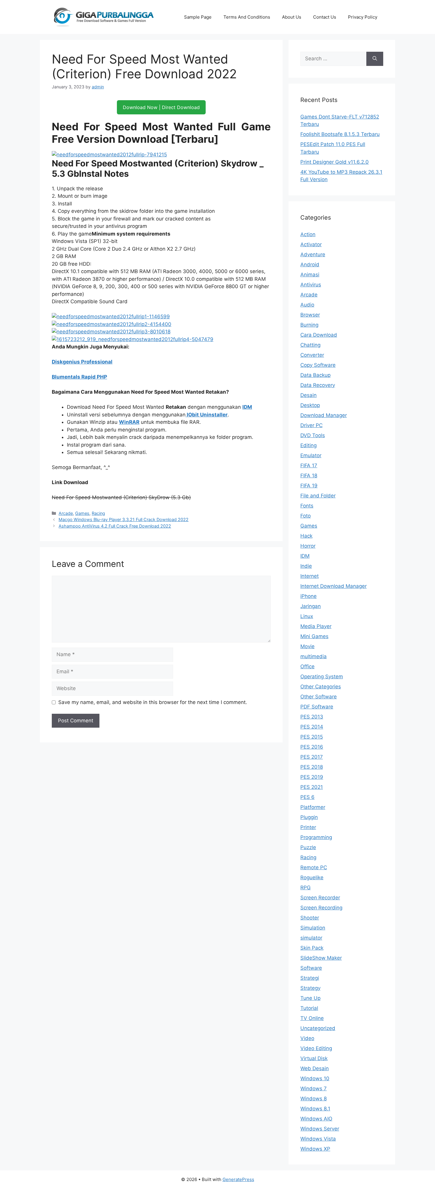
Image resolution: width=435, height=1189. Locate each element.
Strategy (310, 988)
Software (311, 968)
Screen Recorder (320, 898)
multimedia (313, 656)
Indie (306, 566)
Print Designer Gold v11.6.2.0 (334, 162)
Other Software (318, 697)
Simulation (312, 928)
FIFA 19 (309, 486)
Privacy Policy (362, 17)
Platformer (312, 807)
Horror (307, 546)
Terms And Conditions (246, 17)
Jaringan (310, 606)
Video (307, 1038)
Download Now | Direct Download (161, 107)
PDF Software (316, 707)
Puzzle (308, 847)
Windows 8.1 (315, 1109)
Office (307, 666)
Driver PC (311, 425)
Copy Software (318, 365)
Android (309, 264)
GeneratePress (238, 1179)
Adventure (312, 254)
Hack (306, 536)
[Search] (374, 59)
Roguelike (311, 877)
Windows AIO (316, 1119)
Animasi (309, 275)
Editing (308, 445)
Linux (306, 616)
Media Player (315, 626)
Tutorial (309, 1008)
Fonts (306, 506)
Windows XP (315, 1149)
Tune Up (310, 998)
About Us (291, 17)
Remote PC (313, 867)
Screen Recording (321, 908)
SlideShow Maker (321, 958)
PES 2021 (311, 787)
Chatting (310, 345)
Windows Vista (318, 1139)
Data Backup (315, 375)
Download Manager (323, 415)
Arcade (66, 513)
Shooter (309, 918)
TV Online (312, 1018)
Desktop (310, 405)
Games (82, 513)
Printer (308, 827)
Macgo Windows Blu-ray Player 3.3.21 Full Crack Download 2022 (123, 519)
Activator (311, 244)
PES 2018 (311, 767)
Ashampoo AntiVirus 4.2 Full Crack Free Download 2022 (115, 525)
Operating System (321, 676)
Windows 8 (313, 1099)
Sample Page (198, 17)
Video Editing (316, 1048)
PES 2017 (311, 757)
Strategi (309, 978)
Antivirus (310, 285)
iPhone (308, 596)
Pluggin (309, 817)
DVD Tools (312, 435)
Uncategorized (317, 1028)
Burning (309, 325)
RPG (305, 887)
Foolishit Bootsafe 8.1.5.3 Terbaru (340, 134)
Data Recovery (317, 385)
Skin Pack (311, 948)
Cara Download (318, 335)
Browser (310, 315)
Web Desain (314, 1068)
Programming (316, 837)
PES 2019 (311, 777)
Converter (312, 355)
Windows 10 (314, 1078)
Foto (305, 516)
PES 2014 (311, 727)
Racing (98, 513)
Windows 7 (313, 1088)
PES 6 (307, 797)
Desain (308, 395)
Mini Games (314, 636)
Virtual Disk (314, 1058)
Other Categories (320, 687)
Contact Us (324, 17)
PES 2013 (311, 717)
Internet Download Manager (333, 586)
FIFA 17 (308, 465)
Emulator (310, 455)
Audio (307, 305)
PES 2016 (311, 747)
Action (307, 234)
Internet (309, 576)
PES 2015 (311, 737)
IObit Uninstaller (207, 415)
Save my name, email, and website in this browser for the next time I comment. (152, 702)
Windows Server (319, 1129)
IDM (247, 407)
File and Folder (318, 496)
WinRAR (129, 422)
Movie (307, 646)
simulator (311, 938)
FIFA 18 (308, 475)
